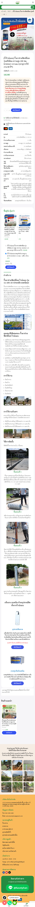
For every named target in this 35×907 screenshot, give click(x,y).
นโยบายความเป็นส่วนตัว (9, 851)
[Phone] (9, 903)
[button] (17, 647)
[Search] (32, 7)
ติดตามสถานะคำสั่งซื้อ (8, 842)
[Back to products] (4, 14)
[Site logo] (17, 2)
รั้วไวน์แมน (6, 237)
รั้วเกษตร (4, 727)
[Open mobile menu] (2, 2)
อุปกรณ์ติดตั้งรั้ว (6, 832)
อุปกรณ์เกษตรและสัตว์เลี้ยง (9, 835)
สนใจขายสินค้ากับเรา (8, 848)
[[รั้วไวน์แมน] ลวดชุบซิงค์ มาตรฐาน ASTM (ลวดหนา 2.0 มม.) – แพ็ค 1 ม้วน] (25, 220)
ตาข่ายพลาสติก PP (7, 829)
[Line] (14, 903)
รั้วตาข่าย (7, 80)
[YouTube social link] (6, 872)
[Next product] (6, 14)
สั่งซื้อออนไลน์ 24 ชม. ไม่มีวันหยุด (10, 864)
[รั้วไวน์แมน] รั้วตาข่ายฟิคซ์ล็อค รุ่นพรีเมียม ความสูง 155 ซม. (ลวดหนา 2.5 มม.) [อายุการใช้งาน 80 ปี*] (10, 231)
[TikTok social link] (9, 872)
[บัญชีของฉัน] (33, 2)
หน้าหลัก (3, 11)
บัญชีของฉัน (5, 845)
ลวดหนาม (5, 826)
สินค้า (9, 11)
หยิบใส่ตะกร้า (16, 110)
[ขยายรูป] (4, 47)
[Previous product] (2, 14)
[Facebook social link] (3, 872)
